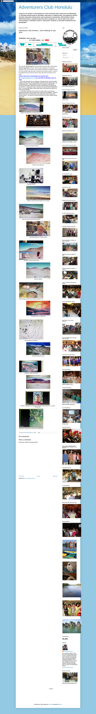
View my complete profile (67, 667)
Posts (65, 55)
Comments (66, 57)
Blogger (60, 704)
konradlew (50, 704)
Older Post (55, 476)
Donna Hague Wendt (68, 651)
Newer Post (21, 476)
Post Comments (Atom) (30, 478)
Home (38, 476)
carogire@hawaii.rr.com (28, 78)
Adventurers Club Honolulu (45, 7)
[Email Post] (39, 432)
